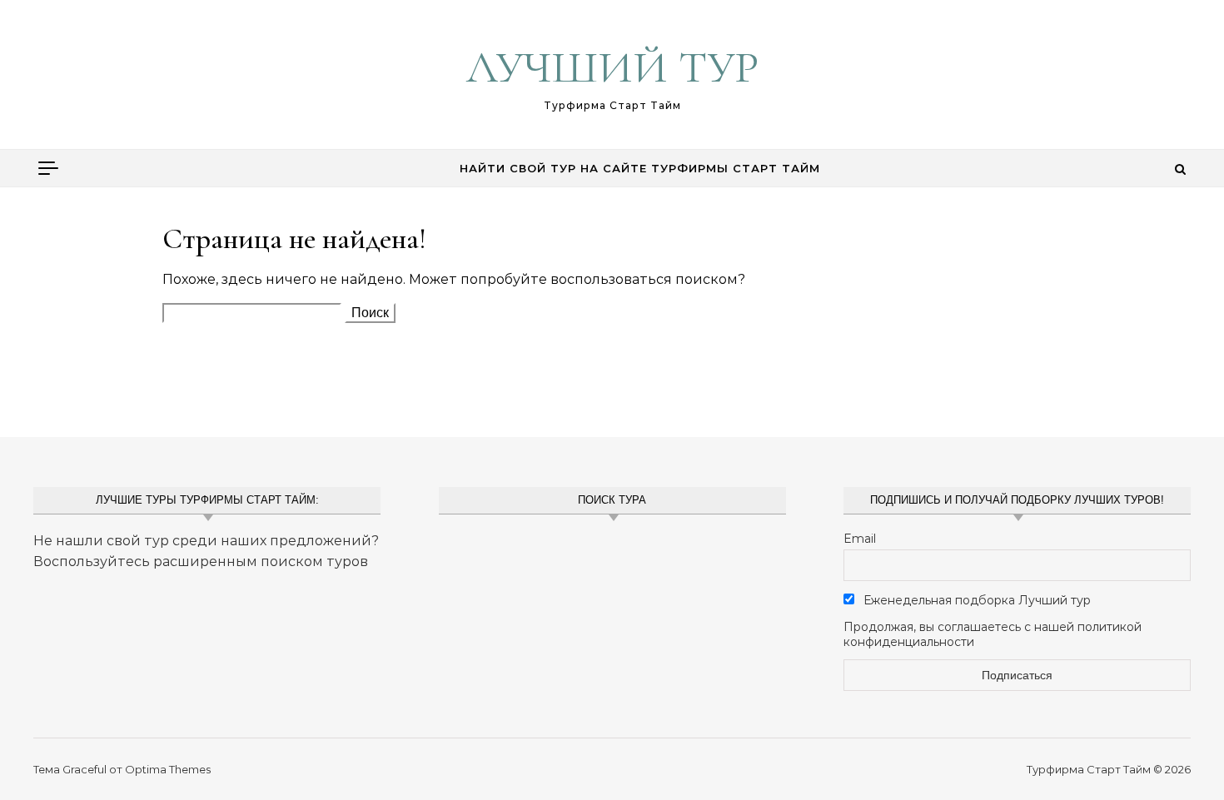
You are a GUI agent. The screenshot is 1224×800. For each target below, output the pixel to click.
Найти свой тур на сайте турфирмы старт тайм (640, 168)
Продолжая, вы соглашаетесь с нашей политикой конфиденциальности (992, 634)
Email (859, 538)
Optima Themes (168, 769)
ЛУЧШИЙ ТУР (612, 67)
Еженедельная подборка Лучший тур (975, 600)
